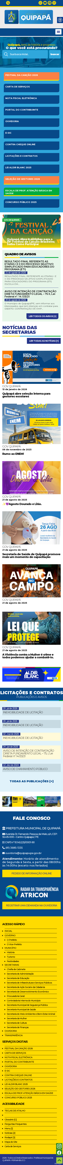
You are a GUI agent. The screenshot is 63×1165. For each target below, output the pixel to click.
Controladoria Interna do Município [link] (24, 1000)
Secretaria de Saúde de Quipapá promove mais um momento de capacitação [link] (31, 555)
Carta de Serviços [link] (13, 1146)
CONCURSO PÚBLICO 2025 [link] (18, 1097)
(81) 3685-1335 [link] (14, 847)
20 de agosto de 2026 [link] (15, 300)
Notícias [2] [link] (10, 1133)
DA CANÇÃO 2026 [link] (21, 75)
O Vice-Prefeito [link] (14, 944)
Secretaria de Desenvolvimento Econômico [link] (28, 991)
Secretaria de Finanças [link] (18, 1027)
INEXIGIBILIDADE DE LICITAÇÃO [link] (23, 712)
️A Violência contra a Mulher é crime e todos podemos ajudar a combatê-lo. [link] (28, 656)
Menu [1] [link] (9, 1128)
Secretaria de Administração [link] (20, 973)
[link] (8, 3)
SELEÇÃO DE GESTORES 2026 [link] (20, 1088)
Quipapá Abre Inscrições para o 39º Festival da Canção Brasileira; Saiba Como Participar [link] (31, 241)
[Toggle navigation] (58, 31)
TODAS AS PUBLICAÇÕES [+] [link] (32, 781)
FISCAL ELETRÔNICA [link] (21, 98)
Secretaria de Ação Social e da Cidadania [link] (26, 987)
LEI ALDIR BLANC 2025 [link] (16, 1084)
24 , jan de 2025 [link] (10, 746)
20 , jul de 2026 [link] (10, 708)
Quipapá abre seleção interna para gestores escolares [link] (26, 395)
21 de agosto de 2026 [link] (15, 272)
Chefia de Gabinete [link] (16, 969)
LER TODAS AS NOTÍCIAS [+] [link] (43, 340)
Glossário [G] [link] (11, 1119)
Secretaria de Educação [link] (18, 978)
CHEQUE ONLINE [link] (20, 144)
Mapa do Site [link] (11, 1142)
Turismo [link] (11, 956)
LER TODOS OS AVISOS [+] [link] (42, 316)
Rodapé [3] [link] (10, 1137)
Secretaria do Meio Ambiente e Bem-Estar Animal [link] (31, 1014)
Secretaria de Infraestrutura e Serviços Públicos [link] (29, 982)
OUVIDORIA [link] (12, 121)
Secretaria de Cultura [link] (17, 1023)
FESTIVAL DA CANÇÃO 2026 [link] (19, 1048)
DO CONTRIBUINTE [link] (21, 109)
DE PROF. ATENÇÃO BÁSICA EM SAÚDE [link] (28, 192)
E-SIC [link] (8, 132)
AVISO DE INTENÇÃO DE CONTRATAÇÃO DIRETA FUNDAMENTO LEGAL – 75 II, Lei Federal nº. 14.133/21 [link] (30, 294)
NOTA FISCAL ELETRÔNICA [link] (18, 1057)
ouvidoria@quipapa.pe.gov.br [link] (23, 853)
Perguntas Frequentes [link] (16, 1124)
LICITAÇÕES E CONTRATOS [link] (18, 1079)
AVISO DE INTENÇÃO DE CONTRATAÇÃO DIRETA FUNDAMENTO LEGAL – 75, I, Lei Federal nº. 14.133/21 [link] (28, 753)
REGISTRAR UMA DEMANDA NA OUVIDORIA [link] (31, 905)
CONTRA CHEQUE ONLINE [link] (18, 1075)
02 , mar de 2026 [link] (11, 734)
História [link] (10, 952)
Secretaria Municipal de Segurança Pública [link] (27, 1005)
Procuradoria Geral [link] (15, 996)
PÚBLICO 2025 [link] (21, 202)
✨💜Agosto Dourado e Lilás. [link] (22, 504)
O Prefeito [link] (12, 940)
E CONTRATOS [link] (21, 156)
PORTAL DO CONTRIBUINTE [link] (19, 1061)
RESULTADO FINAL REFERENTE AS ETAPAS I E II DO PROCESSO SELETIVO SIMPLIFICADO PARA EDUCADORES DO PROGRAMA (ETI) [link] (29, 265)
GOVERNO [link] (10, 935)
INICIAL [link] (8, 931)
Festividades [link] (13, 961)
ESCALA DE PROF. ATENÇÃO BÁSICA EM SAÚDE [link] (29, 1093)
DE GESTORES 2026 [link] (22, 179)
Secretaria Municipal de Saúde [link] (21, 1009)
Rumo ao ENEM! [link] (13, 453)
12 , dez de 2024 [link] (11, 765)
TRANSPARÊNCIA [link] (13, 1035)
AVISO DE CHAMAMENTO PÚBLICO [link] (25, 769)
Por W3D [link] (58, 1164)
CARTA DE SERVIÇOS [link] (15, 1053)
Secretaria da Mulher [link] (17, 1018)
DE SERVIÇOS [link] (17, 86)
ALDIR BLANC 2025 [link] (18, 167)
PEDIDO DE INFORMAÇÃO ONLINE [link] (31, 873)
